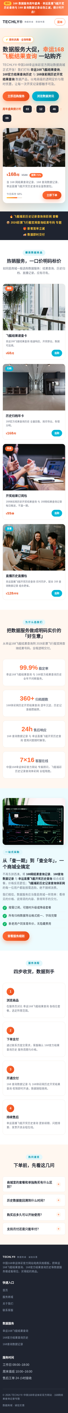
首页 (5, 1290)
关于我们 (8, 1303)
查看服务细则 (16, 936)
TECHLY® (24, 21)
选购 (56, 353)
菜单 (60, 22)
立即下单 (52, 195)
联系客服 (8, 1310)
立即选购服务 (16, 96)
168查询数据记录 (13, 1344)
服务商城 (8, 1297)
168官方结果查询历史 (15, 1337)
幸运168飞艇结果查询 (15, 1330)
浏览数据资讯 (45, 96)
